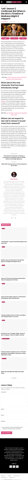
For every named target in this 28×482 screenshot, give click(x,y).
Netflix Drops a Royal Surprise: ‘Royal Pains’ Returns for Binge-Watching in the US (12, 260)
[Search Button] (26, 2)
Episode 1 (3, 101)
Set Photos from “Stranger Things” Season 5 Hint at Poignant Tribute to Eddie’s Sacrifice (13, 334)
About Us (3, 476)
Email (3, 415)
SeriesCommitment (8, 479)
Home (2, 6)
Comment (4, 392)
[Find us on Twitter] (14, 466)
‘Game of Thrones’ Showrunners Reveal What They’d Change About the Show (13, 279)
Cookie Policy (17, 476)
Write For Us (12, 477)
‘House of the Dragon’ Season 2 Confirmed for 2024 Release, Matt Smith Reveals (13, 297)
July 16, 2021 (12, 21)
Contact (9, 476)
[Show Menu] (1, 2)
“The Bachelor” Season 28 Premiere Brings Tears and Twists (14, 242)
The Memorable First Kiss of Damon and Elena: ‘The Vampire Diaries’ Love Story (13, 315)
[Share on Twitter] (14, 38)
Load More (14, 378)
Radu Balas (5, 21)
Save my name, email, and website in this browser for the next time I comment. (12, 428)
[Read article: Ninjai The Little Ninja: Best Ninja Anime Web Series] (14, 363)
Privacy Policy (4, 477)
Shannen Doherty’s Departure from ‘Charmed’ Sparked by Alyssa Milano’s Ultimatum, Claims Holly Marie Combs (13, 353)
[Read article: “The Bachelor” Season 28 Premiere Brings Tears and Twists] (14, 233)
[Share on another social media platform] (23, 38)
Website (3, 421)
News (6, 6)
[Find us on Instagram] (17, 466)
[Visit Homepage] (14, 2)
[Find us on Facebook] (10, 466)
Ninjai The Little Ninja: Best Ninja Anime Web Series (12, 372)
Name (3, 409)
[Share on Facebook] (5, 38)
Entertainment (5, 338)
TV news (9, 6)
